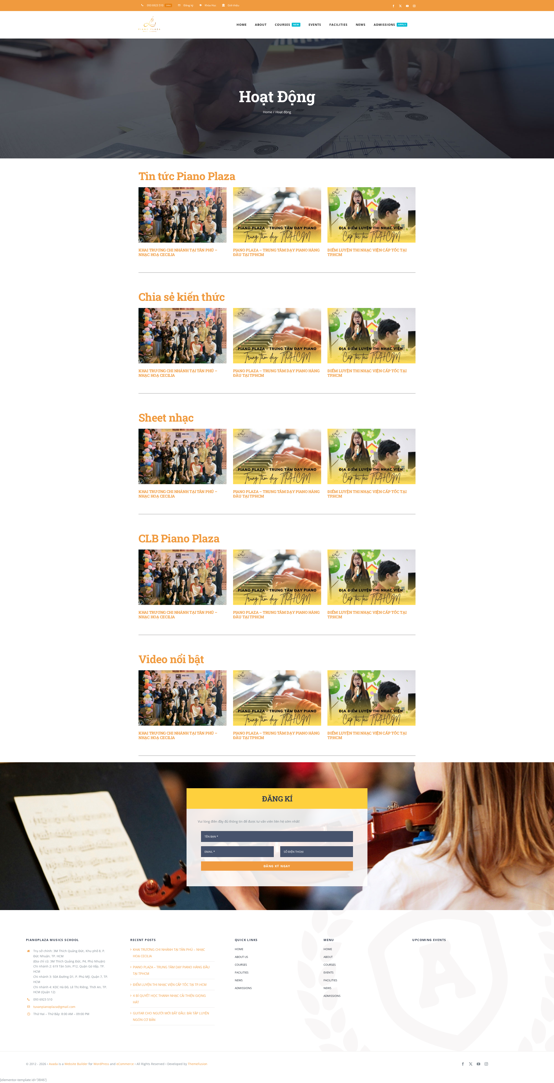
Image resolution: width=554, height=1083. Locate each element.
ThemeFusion (197, 1064)
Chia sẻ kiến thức (181, 297)
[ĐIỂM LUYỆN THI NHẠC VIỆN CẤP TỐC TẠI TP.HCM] (371, 215)
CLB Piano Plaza (178, 538)
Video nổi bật (171, 659)
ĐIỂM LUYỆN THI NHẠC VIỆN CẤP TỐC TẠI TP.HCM (366, 252)
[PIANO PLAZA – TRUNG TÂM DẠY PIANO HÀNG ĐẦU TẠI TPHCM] (277, 215)
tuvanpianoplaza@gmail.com (54, 1007)
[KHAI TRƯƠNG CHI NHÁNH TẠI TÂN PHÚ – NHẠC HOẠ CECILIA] (182, 215)
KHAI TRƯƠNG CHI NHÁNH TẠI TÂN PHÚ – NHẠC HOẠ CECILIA (177, 252)
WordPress (101, 1064)
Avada (53, 1064)
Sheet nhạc (166, 417)
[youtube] (478, 1064)
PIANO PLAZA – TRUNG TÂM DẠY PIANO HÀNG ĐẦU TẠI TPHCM (276, 252)
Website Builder (76, 1064)
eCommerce (125, 1064)
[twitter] (470, 1064)
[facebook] (463, 1064)
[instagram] (486, 1064)
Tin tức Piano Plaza (186, 176)
